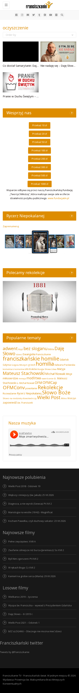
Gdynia (7, 364)
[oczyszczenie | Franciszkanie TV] (38, 4)
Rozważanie (9, 393)
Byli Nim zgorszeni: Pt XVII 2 (23, 558)
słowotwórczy (29, 398)
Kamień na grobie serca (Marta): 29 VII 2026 (31, 576)
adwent (10, 348)
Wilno (64, 398)
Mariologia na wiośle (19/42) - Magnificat (30, 512)
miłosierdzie (10, 378)
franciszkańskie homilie (31, 358)
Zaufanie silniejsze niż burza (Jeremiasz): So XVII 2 (36, 550)
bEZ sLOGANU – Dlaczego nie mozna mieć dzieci (35, 631)
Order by (11, 35)
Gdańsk (64, 359)
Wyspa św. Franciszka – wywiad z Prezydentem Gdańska (40, 605)
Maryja (61, 369)
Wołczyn (71, 398)
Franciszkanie (43, 354)
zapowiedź (10, 402)
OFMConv (14, 387)
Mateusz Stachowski (24, 373)
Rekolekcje (50, 387)
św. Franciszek (25, 402)
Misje (69, 374)
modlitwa (33, 378)
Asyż (20, 349)
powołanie (31, 388)
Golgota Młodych (19, 365)
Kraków (33, 369)
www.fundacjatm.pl (58, 198)
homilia (45, 363)
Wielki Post (48, 397)
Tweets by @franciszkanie (14, 652)
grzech (31, 364)
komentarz (8, 369)
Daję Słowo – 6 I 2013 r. (20, 614)
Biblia (51, 349)
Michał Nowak (55, 374)
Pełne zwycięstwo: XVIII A (22, 541)
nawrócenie (47, 378)
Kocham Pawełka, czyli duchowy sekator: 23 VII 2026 (37, 521)
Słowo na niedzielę (12, 398)
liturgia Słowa (44, 369)
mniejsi (22, 378)
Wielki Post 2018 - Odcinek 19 (24, 486)
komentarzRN (21, 369)
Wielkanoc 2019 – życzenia (23, 596)
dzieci (19, 354)
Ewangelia (29, 354)
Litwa (53, 369)
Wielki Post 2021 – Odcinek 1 (24, 622)
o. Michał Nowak (25, 383)
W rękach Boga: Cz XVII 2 (21, 567)
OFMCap (50, 382)
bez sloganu (36, 348)
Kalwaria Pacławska (65, 364)
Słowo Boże (56, 392)
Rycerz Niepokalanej (29, 393)
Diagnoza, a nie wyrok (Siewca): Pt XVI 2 (30, 503)
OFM (38, 382)
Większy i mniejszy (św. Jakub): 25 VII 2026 (31, 495)
